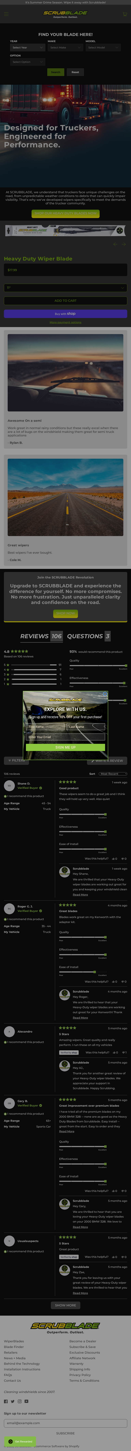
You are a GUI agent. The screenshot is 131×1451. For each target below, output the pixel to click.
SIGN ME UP (65, 747)
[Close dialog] (105, 694)
